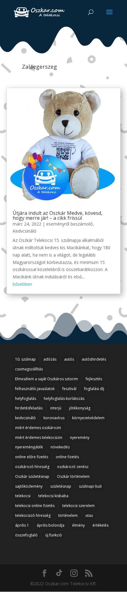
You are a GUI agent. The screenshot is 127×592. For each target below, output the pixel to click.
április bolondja (50, 525)
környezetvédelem (88, 417)
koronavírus (53, 417)
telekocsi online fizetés (35, 505)
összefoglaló (26, 535)
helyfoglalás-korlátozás (64, 398)
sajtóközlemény (29, 486)
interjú (55, 408)
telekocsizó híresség (33, 515)
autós (69, 359)
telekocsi (23, 495)
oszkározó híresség (32, 466)
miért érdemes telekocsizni (38, 437)
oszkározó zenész (72, 466)
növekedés (60, 447)
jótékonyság (79, 408)
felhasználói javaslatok (35, 388)
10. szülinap (25, 359)
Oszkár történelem (73, 476)
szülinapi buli (90, 486)
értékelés (100, 525)
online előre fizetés (31, 456)
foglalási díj (94, 388)
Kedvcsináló (24, 231)
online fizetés (67, 456)
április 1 (22, 525)
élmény (78, 525)
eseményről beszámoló (69, 224)
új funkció (53, 535)
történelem (68, 515)
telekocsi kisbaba (53, 495)
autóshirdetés (94, 359)
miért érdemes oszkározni (38, 427)
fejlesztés (94, 378)
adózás (49, 359)
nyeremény (79, 437)
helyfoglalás (25, 398)
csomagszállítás (29, 369)
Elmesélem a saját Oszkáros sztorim (46, 378)
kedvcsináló (25, 417)
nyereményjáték (29, 447)
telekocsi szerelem (78, 505)
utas (89, 515)
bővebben (22, 284)
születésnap (60, 486)
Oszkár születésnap (32, 476)
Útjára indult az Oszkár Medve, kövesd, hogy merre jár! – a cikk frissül (57, 215)
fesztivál (69, 388)
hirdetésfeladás (29, 408)
